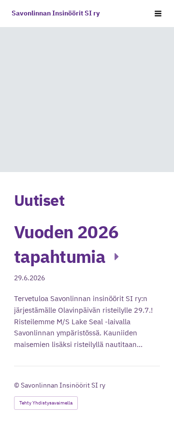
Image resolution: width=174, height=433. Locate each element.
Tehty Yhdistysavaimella (45, 403)
